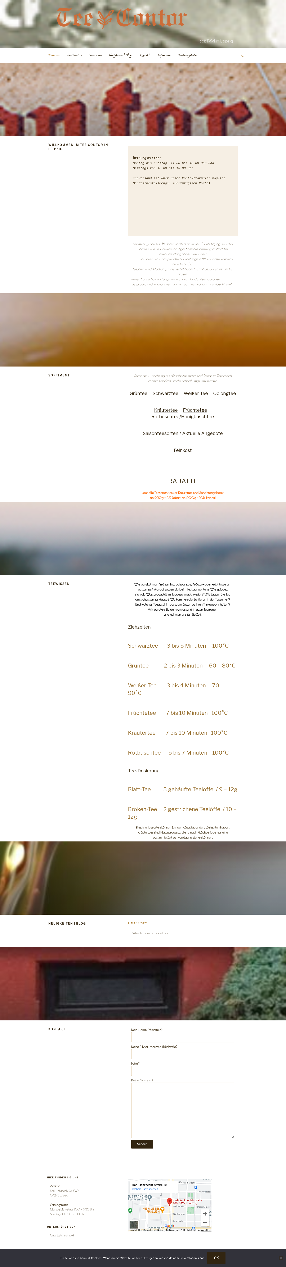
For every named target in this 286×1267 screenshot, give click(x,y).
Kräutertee (166, 410)
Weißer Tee (196, 393)
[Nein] (281, 1258)
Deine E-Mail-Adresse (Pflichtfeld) (154, 1046)
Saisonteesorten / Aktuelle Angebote (183, 433)
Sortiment (73, 55)
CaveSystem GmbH (62, 1235)
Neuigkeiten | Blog (120, 55)
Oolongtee (224, 393)
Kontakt (144, 55)
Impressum (164, 55)
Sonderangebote (187, 55)
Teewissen (95, 55)
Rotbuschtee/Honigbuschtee (182, 416)
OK (216, 1258)
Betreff (135, 1063)
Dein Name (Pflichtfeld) (146, 1030)
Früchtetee (195, 410)
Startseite (53, 55)
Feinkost (183, 450)
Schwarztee (165, 393)
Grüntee (138, 393)
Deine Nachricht (142, 1080)
